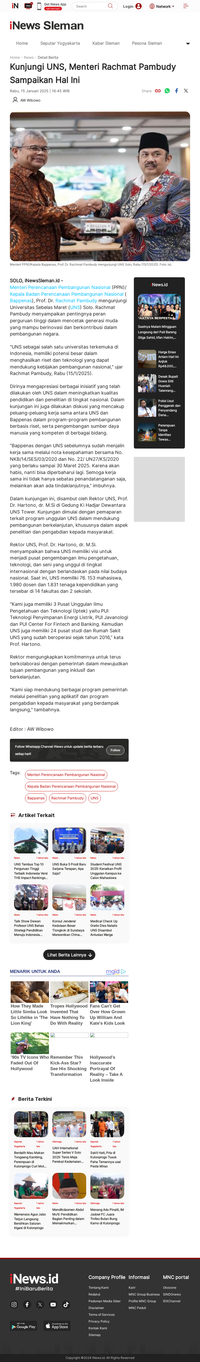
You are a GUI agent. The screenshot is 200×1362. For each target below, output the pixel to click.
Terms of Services (102, 1315)
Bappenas (21, 300)
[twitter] (186, 91)
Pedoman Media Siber (105, 1301)
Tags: (15, 772)
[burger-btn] (186, 6)
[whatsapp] (167, 91)
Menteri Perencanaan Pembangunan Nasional (60, 287)
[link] (158, 91)
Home (22, 43)
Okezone (169, 1287)
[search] (110, 6)
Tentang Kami (99, 1287)
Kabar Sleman (106, 43)
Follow (115, 750)
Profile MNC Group (142, 1301)
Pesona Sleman (147, 43)
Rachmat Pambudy (76, 300)
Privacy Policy (99, 1321)
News (29, 57)
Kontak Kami (98, 1328)
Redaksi (94, 1294)
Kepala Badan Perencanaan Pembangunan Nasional (66, 294)
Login (128, 6)
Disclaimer (96, 1308)
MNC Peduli (137, 1308)
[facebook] (176, 91)
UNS (75, 307)
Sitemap (95, 1335)
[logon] (15, 6)
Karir (132, 1287)
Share (147, 91)
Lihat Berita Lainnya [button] (66, 954)
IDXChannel (171, 1301)
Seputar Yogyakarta (60, 43)
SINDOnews (172, 1294)
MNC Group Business (144, 1294)
